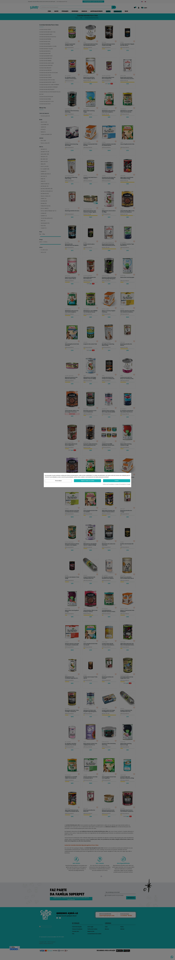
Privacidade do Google (124, 484)
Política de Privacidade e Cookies (111, 484)
